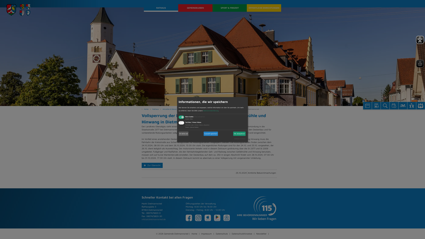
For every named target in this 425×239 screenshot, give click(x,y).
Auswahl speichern (210, 134)
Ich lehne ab (183, 134)
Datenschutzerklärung (210, 111)
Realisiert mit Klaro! (239, 138)
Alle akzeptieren (239, 134)
